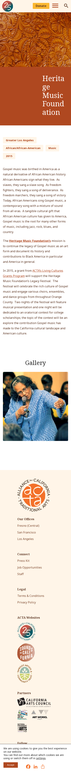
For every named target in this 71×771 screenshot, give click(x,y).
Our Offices (25, 519)
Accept (10, 764)
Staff (20, 574)
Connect (23, 554)
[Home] (7, 6)
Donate (41, 6)
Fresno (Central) (28, 526)
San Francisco (26, 532)
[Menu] (55, 6)
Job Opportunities (29, 567)
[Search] (66, 6)
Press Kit (23, 561)
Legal (21, 589)
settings (41, 758)
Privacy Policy (26, 602)
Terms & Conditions (30, 596)
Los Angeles (25, 539)
